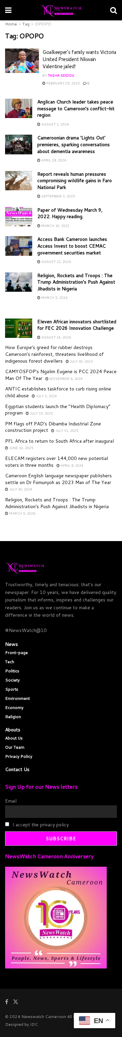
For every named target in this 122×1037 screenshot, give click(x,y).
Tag (25, 24)
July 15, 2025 (41, 413)
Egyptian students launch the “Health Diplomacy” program (57, 410)
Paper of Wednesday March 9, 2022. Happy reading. (70, 213)
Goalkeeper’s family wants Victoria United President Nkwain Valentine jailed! (79, 59)
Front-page (16, 652)
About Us (14, 738)
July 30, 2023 (81, 361)
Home (11, 24)
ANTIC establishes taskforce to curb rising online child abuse (58, 392)
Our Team (14, 747)
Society (12, 680)
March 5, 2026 (53, 297)
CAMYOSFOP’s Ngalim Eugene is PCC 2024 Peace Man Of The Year (61, 375)
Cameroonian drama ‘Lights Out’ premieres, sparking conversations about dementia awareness (73, 144)
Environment (17, 698)
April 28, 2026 (53, 160)
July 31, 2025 (66, 430)
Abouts (12, 729)
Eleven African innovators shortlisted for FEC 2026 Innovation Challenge (76, 325)
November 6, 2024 (65, 378)
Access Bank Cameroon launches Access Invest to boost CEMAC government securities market (72, 246)
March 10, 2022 (54, 225)
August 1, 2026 (54, 124)
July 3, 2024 (46, 395)
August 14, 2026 (55, 337)
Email (11, 801)
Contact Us (17, 769)
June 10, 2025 (20, 447)
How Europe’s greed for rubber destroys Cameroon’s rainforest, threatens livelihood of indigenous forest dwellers (54, 354)
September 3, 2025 (57, 196)
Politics (12, 671)
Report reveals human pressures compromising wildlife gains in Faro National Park (74, 181)
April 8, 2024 (71, 465)
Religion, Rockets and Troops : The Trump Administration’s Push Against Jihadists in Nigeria (76, 282)
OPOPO (43, 24)
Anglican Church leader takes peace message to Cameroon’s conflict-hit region (76, 108)
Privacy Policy (18, 756)
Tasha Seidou (61, 75)
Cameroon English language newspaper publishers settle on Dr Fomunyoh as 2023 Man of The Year (58, 479)
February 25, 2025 (62, 83)
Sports (11, 689)
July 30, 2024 (20, 489)
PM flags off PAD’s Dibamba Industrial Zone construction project (53, 427)
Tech (9, 662)
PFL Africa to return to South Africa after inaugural (59, 441)
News (11, 644)
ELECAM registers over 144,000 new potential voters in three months (56, 461)
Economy (14, 707)
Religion (13, 716)
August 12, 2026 (55, 261)
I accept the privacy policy (40, 824)
